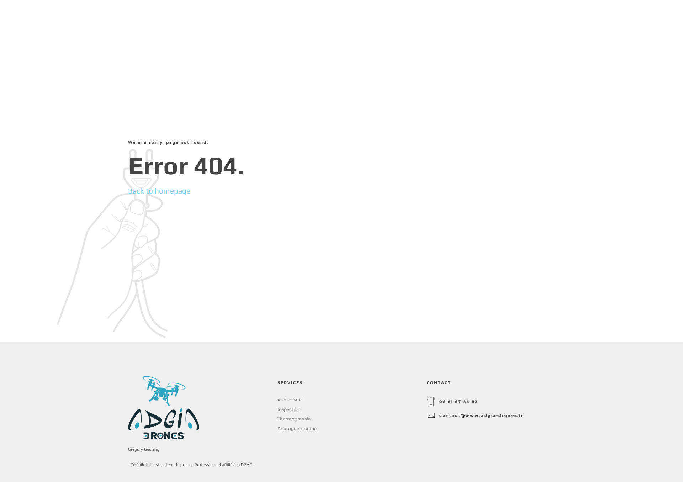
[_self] (431, 402)
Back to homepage (159, 190)
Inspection (288, 409)
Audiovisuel (289, 399)
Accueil (383, 21)
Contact (540, 21)
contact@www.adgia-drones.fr (481, 415)
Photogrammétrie (297, 428)
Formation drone (482, 21)
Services (424, 21)
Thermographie (294, 419)
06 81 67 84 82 (458, 401)
